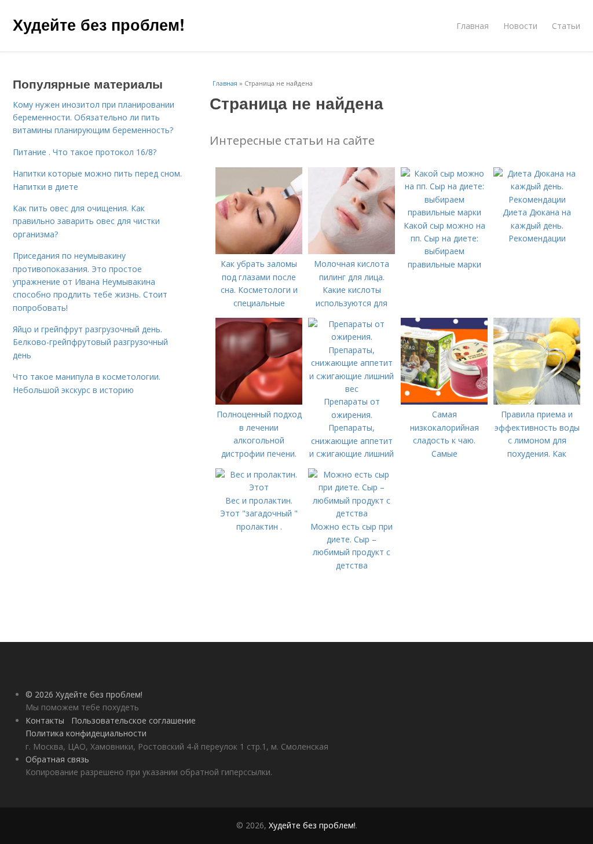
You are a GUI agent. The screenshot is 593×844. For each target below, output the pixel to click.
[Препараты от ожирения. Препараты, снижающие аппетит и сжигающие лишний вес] (351, 388)
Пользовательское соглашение (133, 720)
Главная (472, 25)
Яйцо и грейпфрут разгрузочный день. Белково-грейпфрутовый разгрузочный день (90, 342)
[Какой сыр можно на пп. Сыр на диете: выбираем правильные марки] (444, 212)
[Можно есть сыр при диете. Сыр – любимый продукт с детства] (351, 513)
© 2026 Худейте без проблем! (83, 694)
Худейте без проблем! (99, 24)
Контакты (44, 720)
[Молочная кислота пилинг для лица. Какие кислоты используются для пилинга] (351, 250)
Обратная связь (57, 759)
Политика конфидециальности (86, 733)
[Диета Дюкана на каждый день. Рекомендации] (536, 199)
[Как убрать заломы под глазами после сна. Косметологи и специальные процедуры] (258, 250)
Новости (520, 25)
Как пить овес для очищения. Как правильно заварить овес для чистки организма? (86, 221)
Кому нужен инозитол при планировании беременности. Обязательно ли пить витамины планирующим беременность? (93, 117)
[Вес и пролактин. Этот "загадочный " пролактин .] (258, 487)
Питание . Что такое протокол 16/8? (84, 151)
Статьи (566, 25)
